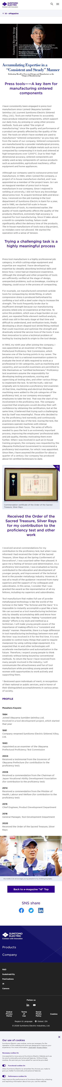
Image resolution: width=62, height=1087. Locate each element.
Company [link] (9, 954)
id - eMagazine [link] (12, 13)
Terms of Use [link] (24, 1014)
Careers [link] (5, 988)
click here (32, 1047)
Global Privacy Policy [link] (9, 1014)
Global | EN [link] (42, 1021)
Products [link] (9, 947)
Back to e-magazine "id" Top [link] (31, 889)
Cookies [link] (53, 1014)
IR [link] (3, 984)
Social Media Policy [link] (38, 1014)
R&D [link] (4, 969)
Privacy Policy (42, 1047)
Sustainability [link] (8, 974)
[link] (10, 4)
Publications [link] (8, 979)
